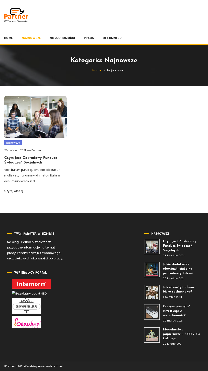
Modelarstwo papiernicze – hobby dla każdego (181, 334)
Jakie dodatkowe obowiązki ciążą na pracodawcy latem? (178, 269)
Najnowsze (31, 38)
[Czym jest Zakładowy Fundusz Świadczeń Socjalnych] (151, 246)
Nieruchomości (62, 38)
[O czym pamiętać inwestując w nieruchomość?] (151, 311)
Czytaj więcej (14, 191)
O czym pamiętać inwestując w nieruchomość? (176, 311)
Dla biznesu (112, 38)
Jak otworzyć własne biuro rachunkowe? (179, 289)
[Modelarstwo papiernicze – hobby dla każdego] (151, 335)
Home (8, 38)
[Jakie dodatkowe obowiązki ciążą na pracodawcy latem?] (151, 269)
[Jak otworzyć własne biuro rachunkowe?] (151, 292)
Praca (89, 38)
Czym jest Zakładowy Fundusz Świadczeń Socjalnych (179, 246)
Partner (36, 150)
